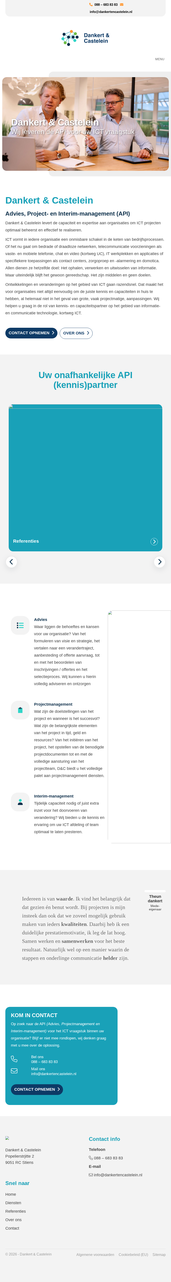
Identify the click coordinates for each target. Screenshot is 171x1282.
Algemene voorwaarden (95, 1255)
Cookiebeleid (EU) (133, 1255)
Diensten (13, 1203)
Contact (12, 1228)
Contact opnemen (29, 333)
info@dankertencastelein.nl (53, 1074)
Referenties (15, 1211)
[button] (11, 562)
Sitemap (159, 1255)
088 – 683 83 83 (105, 4)
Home (10, 1194)
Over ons (73, 333)
